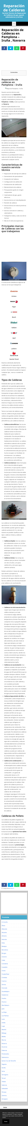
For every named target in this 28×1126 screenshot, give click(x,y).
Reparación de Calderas (14, 8)
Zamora (4, 1095)
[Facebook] (4, 48)
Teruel (4, 1078)
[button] (14, 24)
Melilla (4, 1036)
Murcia (4, 1040)
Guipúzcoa (5, 995)
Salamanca (5, 1057)
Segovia (4, 1064)
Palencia (4, 1050)
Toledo (4, 1081)
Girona (4, 984)
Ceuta (3, 970)
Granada (4, 988)
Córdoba (4, 977)
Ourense (4, 1047)
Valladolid (5, 1088)
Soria (3, 1071)
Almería (4, 936)
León (3, 1019)
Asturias (4, 939)
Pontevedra (5, 1054)
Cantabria (5, 964)
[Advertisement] (14, 60)
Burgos (4, 953)
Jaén (3, 1009)
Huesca (4, 1002)
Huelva (4, 998)
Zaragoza (5, 1099)
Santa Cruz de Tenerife (9, 1061)
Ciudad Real (5, 974)
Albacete (4, 929)
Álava (3, 925)
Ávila (3, 943)
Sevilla (4, 1068)
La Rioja (4, 1012)
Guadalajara (5, 991)
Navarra (12, 888)
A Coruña (5, 922)
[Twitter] (10, 48)
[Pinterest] (22, 48)
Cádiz (3, 960)
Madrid (4, 1029)
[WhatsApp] (16, 48)
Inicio (5, 1107)
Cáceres (4, 957)
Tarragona (5, 1075)
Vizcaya (4, 1092)
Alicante (4, 932)
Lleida (3, 1022)
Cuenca (4, 981)
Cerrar (5, 1121)
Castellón (4, 967)
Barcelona (5, 950)
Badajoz (4, 946)
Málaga (4, 1033)
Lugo (3, 1026)
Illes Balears (5, 1005)
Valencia (4, 1085)
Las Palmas (5, 1016)
